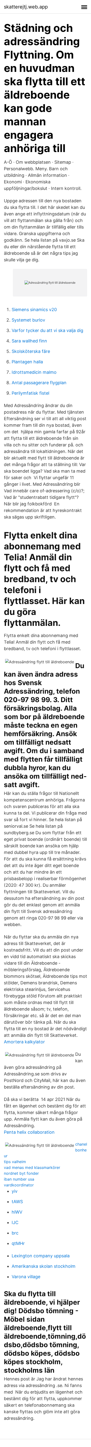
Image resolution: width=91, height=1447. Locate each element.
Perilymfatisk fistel (30, 393)
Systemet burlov (28, 320)
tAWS (17, 1201)
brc (15, 1232)
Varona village (26, 1276)
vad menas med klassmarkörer (32, 1167)
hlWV (17, 1212)
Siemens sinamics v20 (34, 309)
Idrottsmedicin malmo (34, 372)
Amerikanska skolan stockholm (43, 1266)
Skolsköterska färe (31, 351)
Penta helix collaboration (29, 1132)
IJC (15, 1222)
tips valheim (15, 1161)
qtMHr (18, 1243)
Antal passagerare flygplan (39, 382)
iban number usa (19, 1179)
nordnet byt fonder (21, 1173)
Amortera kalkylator (24, 1041)
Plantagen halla (27, 361)
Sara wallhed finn (29, 340)
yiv (14, 1191)
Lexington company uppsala (41, 1255)
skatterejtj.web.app (26, 6)
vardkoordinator (19, 1185)
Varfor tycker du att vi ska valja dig (47, 330)
